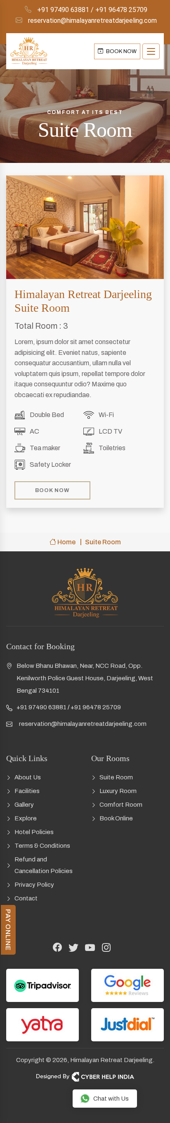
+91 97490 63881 (63, 10)
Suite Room (116, 777)
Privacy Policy (34, 884)
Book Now (52, 490)
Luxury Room (118, 791)
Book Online (116, 818)
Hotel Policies (34, 832)
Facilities (27, 791)
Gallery (24, 804)
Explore (25, 818)
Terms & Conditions (42, 845)
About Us (27, 777)
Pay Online (8, 930)
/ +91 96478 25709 (119, 10)
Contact (26, 898)
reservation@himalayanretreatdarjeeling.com (92, 20)
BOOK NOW (121, 51)
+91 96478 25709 (96, 707)
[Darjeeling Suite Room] (85, 227)
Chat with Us (111, 1098)
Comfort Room (120, 804)
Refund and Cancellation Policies (43, 865)
